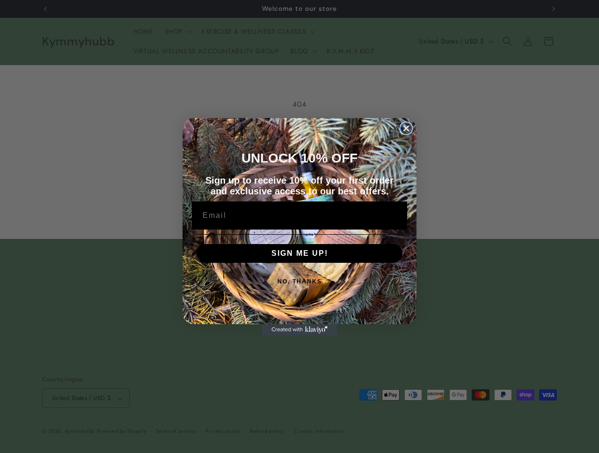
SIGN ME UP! (299, 253)
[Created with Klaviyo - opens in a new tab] (299, 329)
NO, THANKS (300, 281)
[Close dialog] (406, 128)
